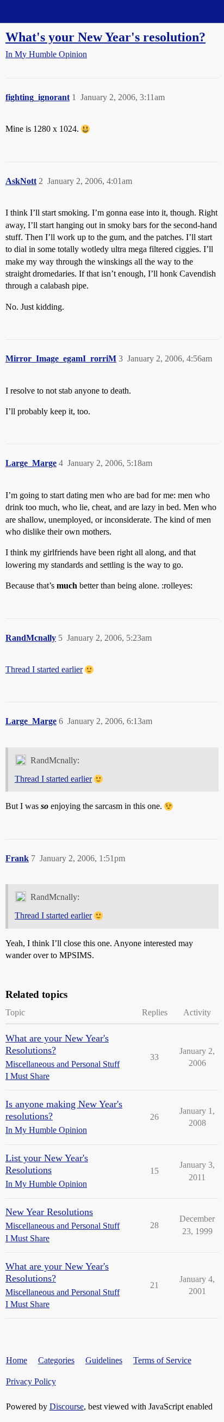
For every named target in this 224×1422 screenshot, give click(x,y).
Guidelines (103, 1360)
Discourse (66, 1406)
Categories (56, 1360)
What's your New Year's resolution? (105, 36)
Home (16, 1360)
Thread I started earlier (44, 669)
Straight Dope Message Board (57, 11)
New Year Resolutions (49, 1211)
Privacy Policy (31, 1381)
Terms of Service (162, 1360)
